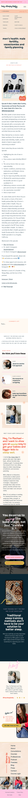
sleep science (17, 376)
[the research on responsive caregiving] (6, 379)
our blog (4, 264)
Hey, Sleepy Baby (13, 457)
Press (13, 768)
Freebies (14, 762)
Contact (14, 771)
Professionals (16, 757)
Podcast (14, 760)
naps (14, 391)
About (13, 748)
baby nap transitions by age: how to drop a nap (20, 395)
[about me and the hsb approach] (6, 364)
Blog (12, 765)
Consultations (16, 751)
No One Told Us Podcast (14, 65)
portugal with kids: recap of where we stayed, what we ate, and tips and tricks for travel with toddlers (14, 343)
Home (13, 746)
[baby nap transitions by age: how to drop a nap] (6, 394)
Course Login (16, 774)
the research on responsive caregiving (18, 380)
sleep (14, 361)
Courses (14, 754)
